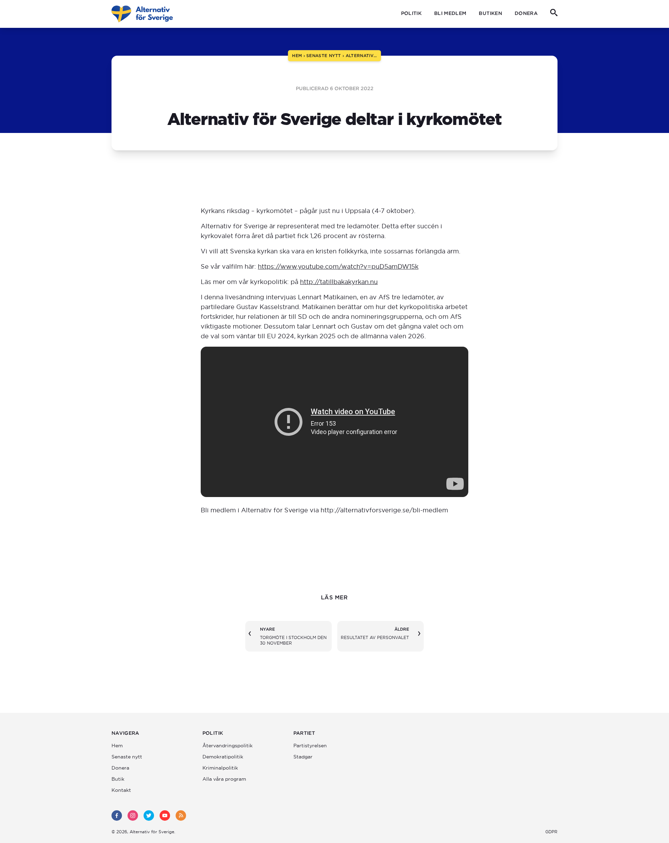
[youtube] (165, 815)
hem (297, 55)
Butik (118, 779)
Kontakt (121, 790)
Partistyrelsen (310, 745)
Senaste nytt (127, 756)
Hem (117, 745)
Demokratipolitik (222, 756)
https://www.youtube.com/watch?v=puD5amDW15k (338, 266)
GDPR (551, 831)
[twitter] (149, 815)
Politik (411, 13)
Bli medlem (450, 13)
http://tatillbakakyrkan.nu (339, 281)
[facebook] (117, 815)
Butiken (490, 13)
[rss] (181, 815)
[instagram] (133, 815)
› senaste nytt (321, 55)
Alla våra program (224, 779)
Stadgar (303, 756)
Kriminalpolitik (220, 768)
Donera (526, 13)
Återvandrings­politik (227, 745)
